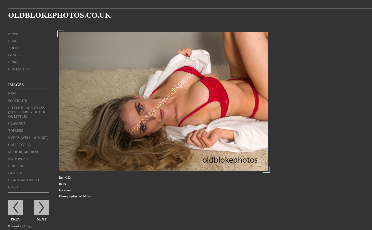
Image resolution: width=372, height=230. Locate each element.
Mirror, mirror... (24, 152)
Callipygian (19, 145)
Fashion (15, 173)
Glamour (17, 124)
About (14, 48)
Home (13, 41)
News (13, 34)
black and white (24, 180)
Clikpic (28, 226)
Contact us (19, 69)
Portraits (17, 101)
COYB (13, 187)
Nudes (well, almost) (28, 138)
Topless (15, 131)
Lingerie (16, 166)
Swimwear (18, 159)
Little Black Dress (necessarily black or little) (26, 112)
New (12, 94)
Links (13, 62)
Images (15, 55)
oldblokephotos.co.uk (59, 15)
